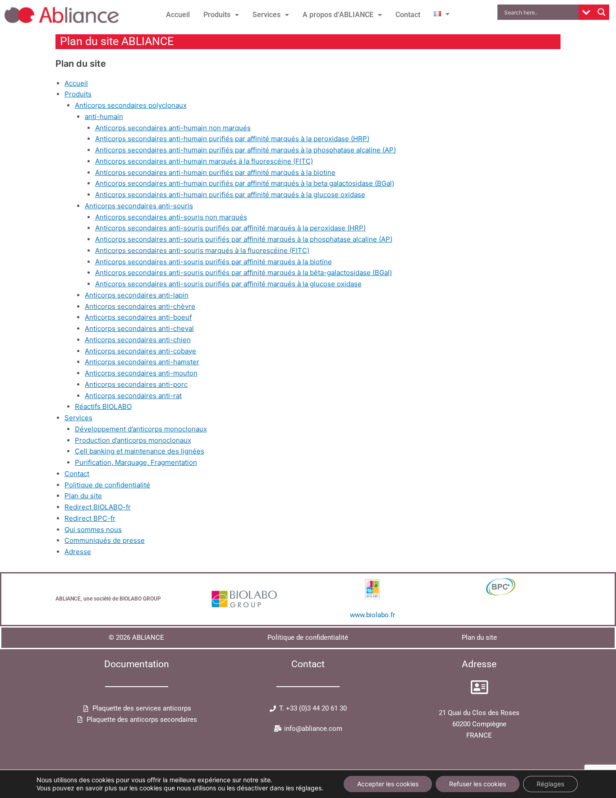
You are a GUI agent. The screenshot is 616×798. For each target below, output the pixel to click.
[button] (221, 15)
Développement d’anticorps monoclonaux (141, 429)
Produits (216, 14)
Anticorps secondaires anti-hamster (142, 362)
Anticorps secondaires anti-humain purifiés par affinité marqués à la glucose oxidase (230, 194)
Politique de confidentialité (107, 485)
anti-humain (104, 116)
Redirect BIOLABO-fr (97, 507)
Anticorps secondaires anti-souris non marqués (171, 217)
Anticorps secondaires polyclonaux (131, 105)
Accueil (178, 14)
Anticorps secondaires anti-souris (139, 206)
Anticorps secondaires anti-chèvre (140, 306)
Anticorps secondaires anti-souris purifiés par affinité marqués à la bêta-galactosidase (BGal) (243, 272)
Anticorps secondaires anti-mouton (141, 373)
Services (266, 14)
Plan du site (83, 495)
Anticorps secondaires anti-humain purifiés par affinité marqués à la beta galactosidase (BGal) (244, 183)
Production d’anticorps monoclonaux (133, 440)
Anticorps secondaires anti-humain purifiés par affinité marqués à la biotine (215, 172)
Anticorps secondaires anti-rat (133, 395)
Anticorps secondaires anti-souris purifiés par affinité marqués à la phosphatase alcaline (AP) (243, 239)
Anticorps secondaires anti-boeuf (138, 317)
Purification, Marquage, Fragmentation (136, 462)
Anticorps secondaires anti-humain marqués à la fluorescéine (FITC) (204, 161)
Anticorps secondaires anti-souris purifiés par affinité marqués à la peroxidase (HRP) (230, 228)
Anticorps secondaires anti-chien (138, 339)
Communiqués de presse (104, 540)
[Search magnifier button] (601, 12)
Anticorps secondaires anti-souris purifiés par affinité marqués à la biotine (213, 261)
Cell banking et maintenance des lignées (139, 451)
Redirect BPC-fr (89, 518)
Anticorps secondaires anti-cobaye (140, 351)
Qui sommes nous (93, 529)
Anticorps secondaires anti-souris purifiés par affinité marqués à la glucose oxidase (228, 284)
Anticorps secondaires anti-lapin (136, 295)
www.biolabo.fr (372, 615)
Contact (407, 14)
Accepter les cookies (387, 784)
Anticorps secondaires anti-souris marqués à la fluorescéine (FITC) (202, 250)
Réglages (550, 784)
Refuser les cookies (477, 784)
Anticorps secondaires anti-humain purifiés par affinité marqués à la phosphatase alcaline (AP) (245, 150)
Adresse (77, 551)
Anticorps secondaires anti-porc (136, 384)
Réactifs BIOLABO (103, 406)
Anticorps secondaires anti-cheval (139, 328)
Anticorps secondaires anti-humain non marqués (173, 128)
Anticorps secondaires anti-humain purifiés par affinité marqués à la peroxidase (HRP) (232, 138)
